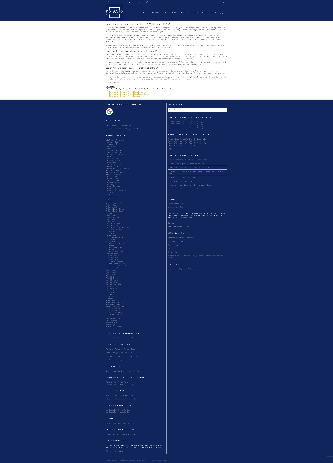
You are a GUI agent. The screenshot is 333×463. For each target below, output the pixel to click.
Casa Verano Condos (113, 178)
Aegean (108, 148)
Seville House (111, 296)
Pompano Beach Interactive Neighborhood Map (123, 129)
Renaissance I (111, 270)
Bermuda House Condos (115, 166)
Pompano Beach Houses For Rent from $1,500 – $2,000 (129, 92)
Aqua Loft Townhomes (114, 152)
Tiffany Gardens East (113, 308)
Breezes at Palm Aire (113, 174)
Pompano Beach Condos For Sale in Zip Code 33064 (187, 143)
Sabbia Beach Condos (114, 286)
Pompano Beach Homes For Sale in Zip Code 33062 (186, 124)
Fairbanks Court (111, 205)
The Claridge (110, 185)
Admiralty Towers (112, 146)
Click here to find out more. (115, 451)
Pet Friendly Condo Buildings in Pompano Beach (123, 356)
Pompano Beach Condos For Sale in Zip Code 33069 (187, 145)
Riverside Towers (112, 280)
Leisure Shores (111, 235)
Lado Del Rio (110, 233)
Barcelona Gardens (113, 160)
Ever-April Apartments (114, 203)
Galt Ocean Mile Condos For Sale (118, 382)
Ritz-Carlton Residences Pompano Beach (121, 349)
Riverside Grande (112, 278)
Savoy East (110, 290)
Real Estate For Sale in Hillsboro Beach (120, 395)
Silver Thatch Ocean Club (115, 302)
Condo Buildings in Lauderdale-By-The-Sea (122, 434)
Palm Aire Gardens (113, 256)
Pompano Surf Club (113, 268)
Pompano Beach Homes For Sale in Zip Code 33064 (186, 126)
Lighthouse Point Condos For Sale (118, 412)
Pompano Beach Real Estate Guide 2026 (183, 189)
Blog (169, 149)
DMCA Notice (173, 252)
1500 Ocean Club (112, 142)
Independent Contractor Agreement (181, 238)
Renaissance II (111, 272)
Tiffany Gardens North (114, 312)
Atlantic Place (111, 156)
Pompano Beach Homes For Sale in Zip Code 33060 (187, 122)
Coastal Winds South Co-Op (116, 191)
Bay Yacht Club (111, 162)
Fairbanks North (111, 207)
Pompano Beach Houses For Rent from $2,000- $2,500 (129, 94)
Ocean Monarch (111, 245)
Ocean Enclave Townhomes (116, 243)
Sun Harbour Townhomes (115, 306)
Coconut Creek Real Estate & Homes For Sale (122, 371)
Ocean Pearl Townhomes (115, 247)
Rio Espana (110, 276)
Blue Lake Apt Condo (113, 170)
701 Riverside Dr (112, 144)
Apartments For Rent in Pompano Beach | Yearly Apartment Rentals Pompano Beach (197, 172)
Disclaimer (172, 248)
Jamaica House (111, 231)
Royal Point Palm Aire (113, 284)
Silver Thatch (110, 300)
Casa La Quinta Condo (114, 176)
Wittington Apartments (114, 327)
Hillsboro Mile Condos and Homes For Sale (121, 399)
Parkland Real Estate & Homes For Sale (120, 423)
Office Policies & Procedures (178, 241)
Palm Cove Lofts (112, 258)
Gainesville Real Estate (176, 203)
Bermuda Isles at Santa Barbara (117, 168)
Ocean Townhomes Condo (115, 252)
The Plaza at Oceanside (114, 262)
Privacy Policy (173, 245)
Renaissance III (111, 274)
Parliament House (112, 260)
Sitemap (171, 223)
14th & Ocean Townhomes (115, 140)
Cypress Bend (111, 197)
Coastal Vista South (113, 187)
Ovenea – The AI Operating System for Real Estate (187, 164)
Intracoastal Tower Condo (115, 229)
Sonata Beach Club (113, 304)
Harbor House (111, 221)
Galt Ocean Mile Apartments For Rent (119, 384)
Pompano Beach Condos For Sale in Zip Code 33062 (187, 141)
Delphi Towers (111, 199)
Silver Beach (110, 298)
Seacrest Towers (112, 292)
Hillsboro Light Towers (114, 225)
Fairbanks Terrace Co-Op (115, 209)
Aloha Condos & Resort (114, 150)
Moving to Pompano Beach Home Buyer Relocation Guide (190, 185)
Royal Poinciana (112, 282)
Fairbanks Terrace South (114, 211)
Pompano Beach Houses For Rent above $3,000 (126, 96)
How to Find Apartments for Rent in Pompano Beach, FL (189, 160)
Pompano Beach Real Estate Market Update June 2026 (189, 167)
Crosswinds (110, 195)
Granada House (111, 219)
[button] (221, 12)
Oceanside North (112, 254)
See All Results (110, 86)
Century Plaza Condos (114, 180)
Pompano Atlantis (112, 158)
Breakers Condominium (114, 172)
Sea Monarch (110, 294)
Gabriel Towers (111, 215)
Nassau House (111, 241)
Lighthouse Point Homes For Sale (118, 410)
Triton (108, 317)
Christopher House (112, 183)
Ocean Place (110, 250)
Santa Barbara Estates (114, 288)
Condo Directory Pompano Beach (118, 360)
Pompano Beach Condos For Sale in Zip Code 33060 (187, 139)
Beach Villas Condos (113, 164)
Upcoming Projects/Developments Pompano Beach (125, 338)
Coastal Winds (111, 189)
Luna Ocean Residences (114, 237)
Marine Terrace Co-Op (114, 239)
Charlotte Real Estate (175, 207)
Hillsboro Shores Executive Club (117, 227)
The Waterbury (111, 321)
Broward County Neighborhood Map (119, 125)
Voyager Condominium (114, 319)
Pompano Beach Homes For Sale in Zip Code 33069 (187, 128)
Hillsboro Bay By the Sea (115, 223)
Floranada (109, 213)
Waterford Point (111, 323)
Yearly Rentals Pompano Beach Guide (182, 181)
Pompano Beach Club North (116, 264)
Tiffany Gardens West (113, 310)
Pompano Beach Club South (116, 266)
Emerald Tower (111, 201)
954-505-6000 (146, 2)
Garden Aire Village (113, 217)
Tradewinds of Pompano (114, 314)
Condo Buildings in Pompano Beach (119, 353)
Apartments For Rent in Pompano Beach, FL (184, 177)
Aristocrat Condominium (114, 154)
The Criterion (110, 193)
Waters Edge (110, 325)
